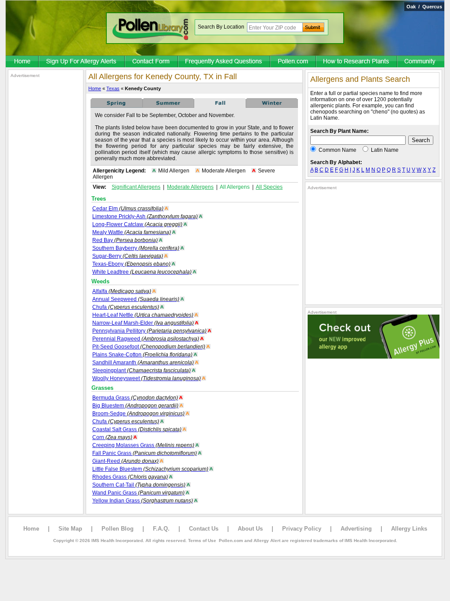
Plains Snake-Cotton (142, 355)
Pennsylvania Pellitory (149, 331)
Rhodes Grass (130, 477)
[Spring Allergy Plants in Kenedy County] (116, 106)
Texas (113, 88)
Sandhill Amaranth (143, 362)
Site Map (70, 528)
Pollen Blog (118, 528)
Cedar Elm (127, 208)
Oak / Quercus (424, 6)
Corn (112, 437)
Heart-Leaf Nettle (142, 315)
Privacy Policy (301, 528)
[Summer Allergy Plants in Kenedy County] (168, 106)
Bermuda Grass (135, 398)
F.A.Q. (161, 528)
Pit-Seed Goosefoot (148, 347)
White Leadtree (142, 272)
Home (94, 88)
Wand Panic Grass (138, 493)
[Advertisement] (46, 210)
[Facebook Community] (421, 62)
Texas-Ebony (131, 264)
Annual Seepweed (135, 299)
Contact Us (203, 528)
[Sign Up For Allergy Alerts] (82, 62)
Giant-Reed (125, 461)
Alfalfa (121, 291)
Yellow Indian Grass (142, 501)
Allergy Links (409, 528)
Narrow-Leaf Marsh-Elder (143, 323)
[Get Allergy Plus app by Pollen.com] (373, 357)
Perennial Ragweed (145, 339)
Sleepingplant (141, 370)
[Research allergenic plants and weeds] (22, 62)
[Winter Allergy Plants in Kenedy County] (272, 106)
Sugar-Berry (127, 256)
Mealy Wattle (131, 232)
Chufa (125, 307)
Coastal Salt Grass (136, 429)
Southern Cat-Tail (138, 485)
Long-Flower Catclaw (137, 224)
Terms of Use (202, 540)
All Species (269, 187)
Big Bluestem (135, 406)
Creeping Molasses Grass (143, 445)
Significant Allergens (136, 187)
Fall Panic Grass (144, 453)
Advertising (356, 528)
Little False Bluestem (150, 469)
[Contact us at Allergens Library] (151, 62)
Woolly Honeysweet (146, 378)
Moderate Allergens (190, 187)
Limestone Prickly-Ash (145, 216)
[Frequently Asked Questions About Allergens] (224, 62)
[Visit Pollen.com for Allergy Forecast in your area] (293, 62)
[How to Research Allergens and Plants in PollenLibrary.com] (357, 62)
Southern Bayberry (135, 248)
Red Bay (125, 240)
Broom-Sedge (138, 413)
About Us (250, 528)
